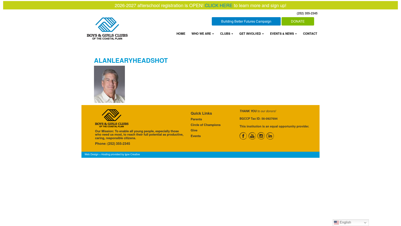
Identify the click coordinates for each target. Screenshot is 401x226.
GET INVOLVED (250, 33)
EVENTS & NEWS (282, 33)
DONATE (298, 21)
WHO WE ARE (202, 33)
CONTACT (310, 33)
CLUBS (225, 33)
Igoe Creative (132, 154)
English (345, 222)
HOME (180, 33)
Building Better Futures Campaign (246, 21)
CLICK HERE (219, 5)
